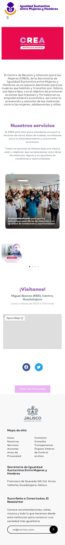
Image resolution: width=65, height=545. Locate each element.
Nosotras (13, 441)
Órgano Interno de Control (44, 450)
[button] (26, 266)
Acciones (12, 449)
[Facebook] (26, 367)
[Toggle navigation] (8, 18)
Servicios (12, 445)
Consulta (40, 441)
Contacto (40, 438)
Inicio (10, 438)
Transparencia (43, 445)
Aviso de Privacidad (14, 454)
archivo (39, 456)
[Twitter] (39, 367)
